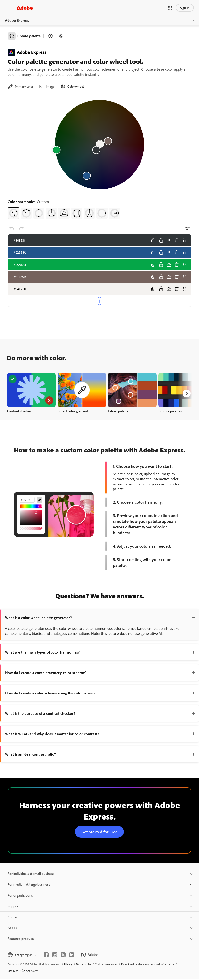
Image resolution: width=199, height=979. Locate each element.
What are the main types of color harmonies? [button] (42, 652)
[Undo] (12, 229)
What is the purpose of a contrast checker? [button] (40, 713)
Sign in (185, 8)
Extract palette (118, 411)
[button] (170, 8)
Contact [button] (13, 917)
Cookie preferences (106, 964)
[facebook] (46, 954)
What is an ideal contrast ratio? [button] (30, 754)
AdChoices (32, 971)
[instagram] (54, 954)
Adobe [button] (12, 928)
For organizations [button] (20, 895)
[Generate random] (187, 229)
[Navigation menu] (7, 7)
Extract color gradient (73, 411)
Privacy (68, 964)
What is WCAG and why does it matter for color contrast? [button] (52, 733)
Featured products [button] (21, 938)
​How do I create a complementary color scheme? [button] (46, 672)
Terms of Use (83, 964)
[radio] (13, 213)
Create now (31, 390)
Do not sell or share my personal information (147, 964)
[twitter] (63, 954)
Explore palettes (170, 411)
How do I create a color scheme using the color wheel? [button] (50, 693)
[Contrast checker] (50, 36)
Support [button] (14, 906)
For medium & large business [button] (29, 884)
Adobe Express (17, 20)
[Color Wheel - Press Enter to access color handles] (99, 144)
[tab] (20, 86)
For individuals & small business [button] (31, 873)
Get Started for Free (99, 831)
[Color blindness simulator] (61, 36)
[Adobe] (24, 7)
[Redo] (21, 229)
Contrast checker (19, 411)
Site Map (13, 971)
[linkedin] (71, 954)
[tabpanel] (99, 157)
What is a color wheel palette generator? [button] (38, 617)
